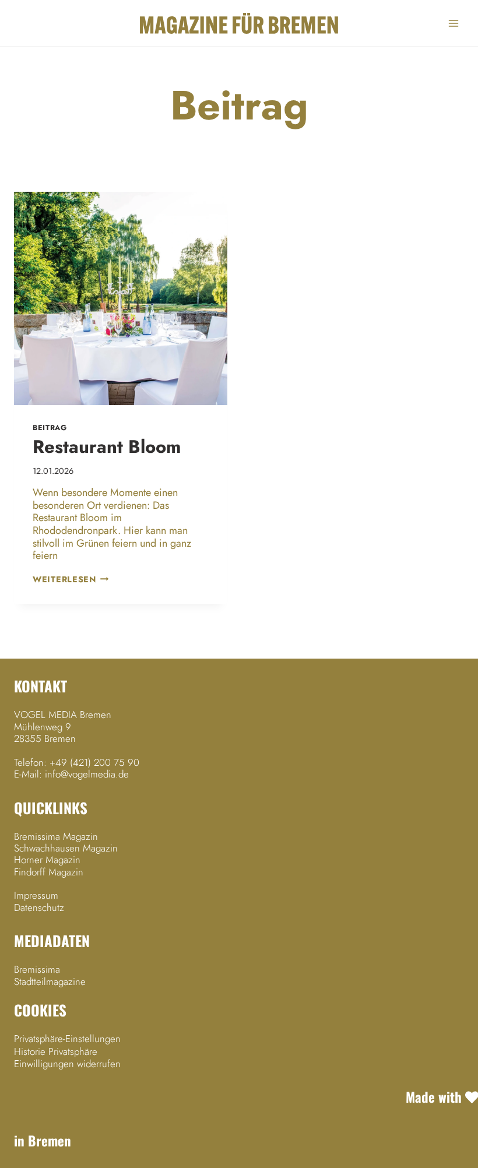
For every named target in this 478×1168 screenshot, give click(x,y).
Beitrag (49, 428)
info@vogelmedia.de (87, 774)
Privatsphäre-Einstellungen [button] (67, 1039)
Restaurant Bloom (107, 447)
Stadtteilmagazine (50, 981)
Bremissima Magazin (56, 836)
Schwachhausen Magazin (66, 848)
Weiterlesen (71, 579)
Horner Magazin (47, 860)
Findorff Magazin (48, 872)
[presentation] (120, 298)
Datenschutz (39, 907)
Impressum (36, 895)
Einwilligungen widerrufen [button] (67, 1064)
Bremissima (37, 969)
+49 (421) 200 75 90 (94, 762)
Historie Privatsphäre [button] (55, 1051)
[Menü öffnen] (453, 23)
